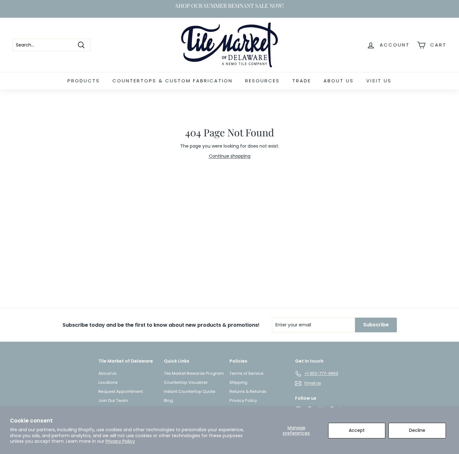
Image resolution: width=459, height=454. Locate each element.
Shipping (238, 382)
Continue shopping (229, 156)
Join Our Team (113, 400)
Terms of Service (247, 373)
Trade (301, 80)
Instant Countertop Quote (189, 391)
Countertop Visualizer (186, 382)
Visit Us (379, 80)
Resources (262, 80)
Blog (168, 400)
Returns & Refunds (248, 391)
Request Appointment (120, 391)
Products (83, 80)
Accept (357, 430)
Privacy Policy (120, 441)
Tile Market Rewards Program (194, 373)
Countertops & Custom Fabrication (172, 80)
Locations (108, 382)
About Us (338, 80)
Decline (417, 430)
